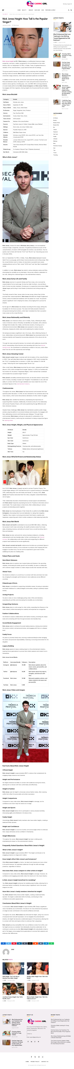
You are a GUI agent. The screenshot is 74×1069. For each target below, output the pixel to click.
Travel (54, 152)
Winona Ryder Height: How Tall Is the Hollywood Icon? (37, 997)
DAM (12, 949)
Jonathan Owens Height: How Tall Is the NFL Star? (13, 997)
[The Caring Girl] (37, 4)
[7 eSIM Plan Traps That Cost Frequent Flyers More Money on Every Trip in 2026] (57, 102)
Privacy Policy (35, 1061)
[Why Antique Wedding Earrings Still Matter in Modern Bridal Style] (57, 75)
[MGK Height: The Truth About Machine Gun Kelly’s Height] (13, 968)
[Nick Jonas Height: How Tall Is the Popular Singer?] (26, 43)
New (54, 143)
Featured (55, 131)
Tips (54, 150)
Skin (42, 10)
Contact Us (44, 1061)
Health (54, 136)
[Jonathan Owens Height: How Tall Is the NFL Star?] (13, 989)
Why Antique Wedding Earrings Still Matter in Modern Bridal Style (66, 77)
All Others (55, 118)
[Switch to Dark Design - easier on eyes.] (69, 10)
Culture (55, 129)
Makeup (31, 10)
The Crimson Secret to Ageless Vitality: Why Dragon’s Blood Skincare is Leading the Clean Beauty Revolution (66, 90)
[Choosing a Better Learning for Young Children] (57, 55)
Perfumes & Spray (50, 10)
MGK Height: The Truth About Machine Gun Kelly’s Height (11, 977)
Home (19, 10)
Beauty (24, 10)
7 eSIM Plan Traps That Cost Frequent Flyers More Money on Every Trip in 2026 (66, 103)
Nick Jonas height (8, 61)
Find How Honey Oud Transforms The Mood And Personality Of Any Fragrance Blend (66, 65)
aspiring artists (9, 420)
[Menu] (3, 10)
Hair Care (37, 10)
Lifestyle (55, 138)
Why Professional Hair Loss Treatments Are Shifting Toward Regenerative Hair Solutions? (62, 37)
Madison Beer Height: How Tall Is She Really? (37, 977)
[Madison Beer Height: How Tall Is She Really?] (38, 968)
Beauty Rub (56, 125)
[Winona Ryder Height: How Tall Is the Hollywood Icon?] (38, 989)
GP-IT (56, 42)
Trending (55, 155)
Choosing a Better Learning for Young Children (66, 55)
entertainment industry (23, 384)
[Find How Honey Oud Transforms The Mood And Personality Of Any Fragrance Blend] (57, 64)
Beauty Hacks (56, 122)
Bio (54, 127)
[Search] (71, 10)
